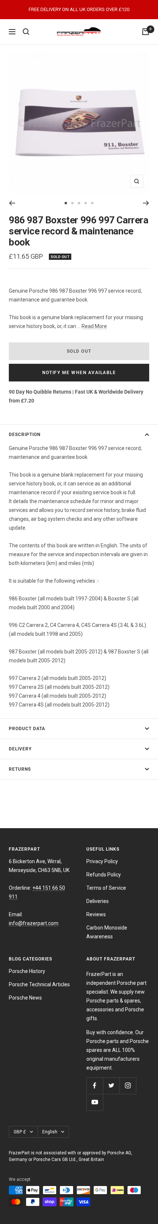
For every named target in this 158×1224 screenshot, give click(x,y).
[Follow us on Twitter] (111, 1085)
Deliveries (97, 901)
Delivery (20, 749)
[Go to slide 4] (86, 203)
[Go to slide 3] (79, 203)
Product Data (27, 728)
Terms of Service (106, 888)
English (49, 1131)
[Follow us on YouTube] (94, 1102)
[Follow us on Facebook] (94, 1085)
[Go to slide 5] (92, 203)
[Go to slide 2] (72, 203)
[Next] (146, 203)
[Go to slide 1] (66, 203)
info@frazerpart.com (33, 923)
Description (24, 434)
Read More (94, 326)
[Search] (26, 31)
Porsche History (27, 971)
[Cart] (145, 31)
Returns (20, 769)
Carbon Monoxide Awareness (106, 932)
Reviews (96, 914)
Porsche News (25, 998)
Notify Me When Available (79, 372)
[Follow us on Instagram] (127, 1085)
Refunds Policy (103, 875)
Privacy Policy (102, 861)
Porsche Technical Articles (39, 984)
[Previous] (12, 203)
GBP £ (20, 1131)
